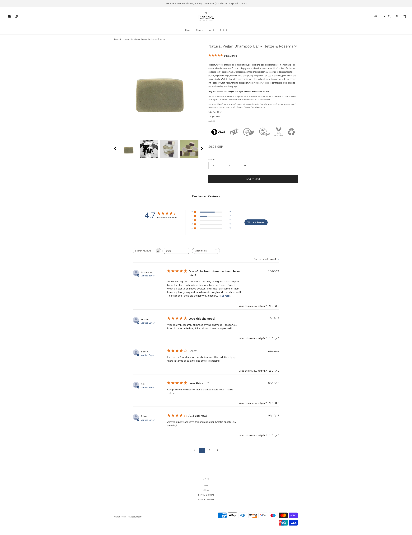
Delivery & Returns (206, 494)
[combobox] (176, 251)
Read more (224, 295)
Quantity (211, 159)
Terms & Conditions (206, 499)
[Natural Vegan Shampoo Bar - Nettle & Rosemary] (128, 149)
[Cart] (402, 16)
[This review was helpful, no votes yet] (270, 306)
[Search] (389, 16)
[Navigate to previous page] (194, 450)
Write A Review (256, 222)
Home (188, 30)
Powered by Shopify (134, 517)
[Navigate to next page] (218, 450)
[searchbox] (144, 250)
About (211, 30)
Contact (223, 30)
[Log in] (395, 16)
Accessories (124, 39)
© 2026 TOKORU (120, 517)
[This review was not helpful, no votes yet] (276, 306)
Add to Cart (253, 178)
